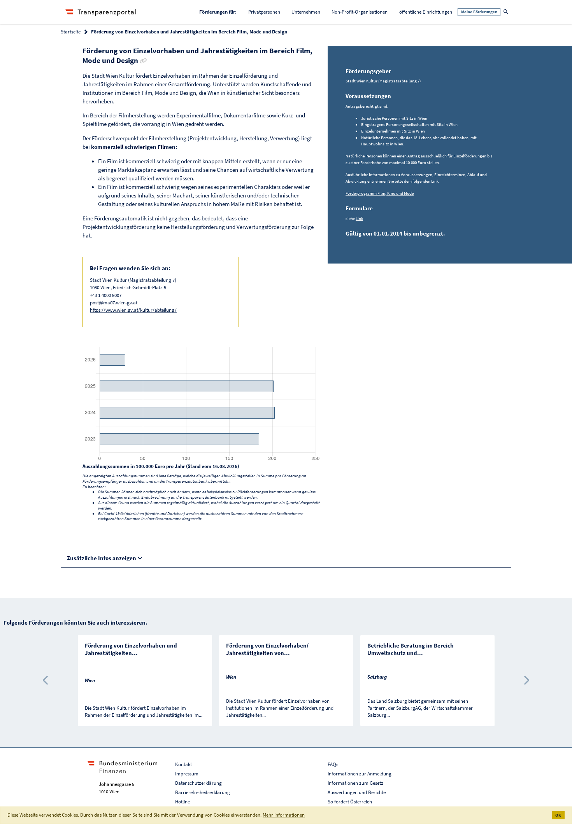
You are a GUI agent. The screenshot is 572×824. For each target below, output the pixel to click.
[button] (46, 680)
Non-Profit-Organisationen (360, 12)
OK (558, 815)
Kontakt (183, 764)
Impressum (186, 773)
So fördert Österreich (350, 801)
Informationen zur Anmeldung (359, 773)
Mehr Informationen (284, 815)
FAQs (333, 764)
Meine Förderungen (479, 11)
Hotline (182, 801)
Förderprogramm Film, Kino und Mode (380, 193)
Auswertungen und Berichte (357, 792)
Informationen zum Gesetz (355, 783)
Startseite (71, 31)
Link (359, 218)
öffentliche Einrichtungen (425, 12)
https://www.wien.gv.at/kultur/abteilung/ (133, 310)
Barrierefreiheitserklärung (202, 792)
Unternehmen (305, 12)
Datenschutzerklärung (198, 783)
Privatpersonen (264, 12)
